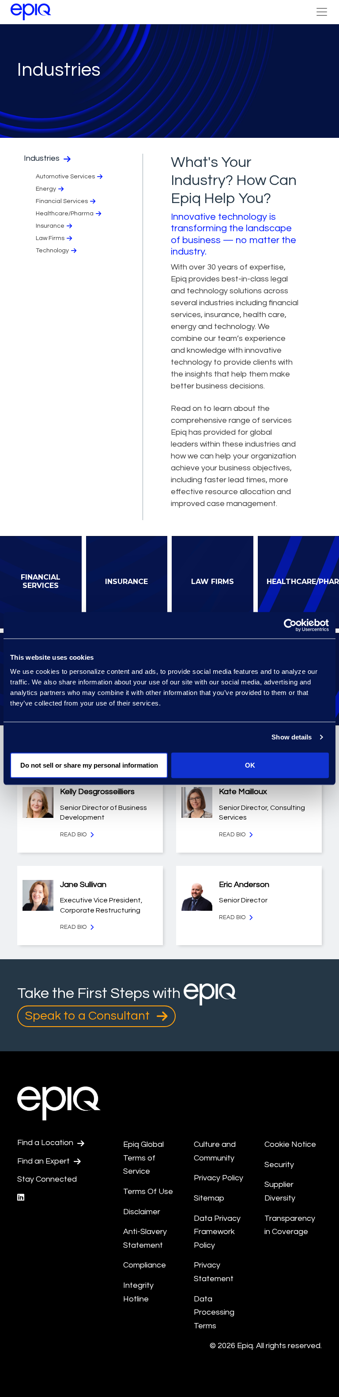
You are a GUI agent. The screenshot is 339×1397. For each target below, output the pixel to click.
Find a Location (46, 1142)
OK (250, 765)
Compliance (144, 1265)
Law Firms (50, 238)
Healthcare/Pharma (65, 214)
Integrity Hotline (138, 1292)
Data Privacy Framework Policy (217, 1231)
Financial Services (62, 201)
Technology (52, 251)
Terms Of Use (148, 1191)
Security (279, 1164)
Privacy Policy (218, 1178)
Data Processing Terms (214, 1312)
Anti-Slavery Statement (145, 1238)
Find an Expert (44, 1161)
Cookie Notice (290, 1144)
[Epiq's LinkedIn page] (20, 1198)
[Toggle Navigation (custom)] (321, 11)
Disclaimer (141, 1212)
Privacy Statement (214, 1272)
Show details (291, 737)
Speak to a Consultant (88, 1015)
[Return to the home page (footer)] (31, 12)
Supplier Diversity (279, 1191)
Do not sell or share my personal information (89, 765)
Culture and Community (215, 1151)
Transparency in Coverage (289, 1225)
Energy (46, 189)
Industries (42, 158)
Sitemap (209, 1198)
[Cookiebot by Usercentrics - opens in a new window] (290, 625)
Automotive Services (65, 177)
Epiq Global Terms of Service (143, 1157)
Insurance (50, 226)
